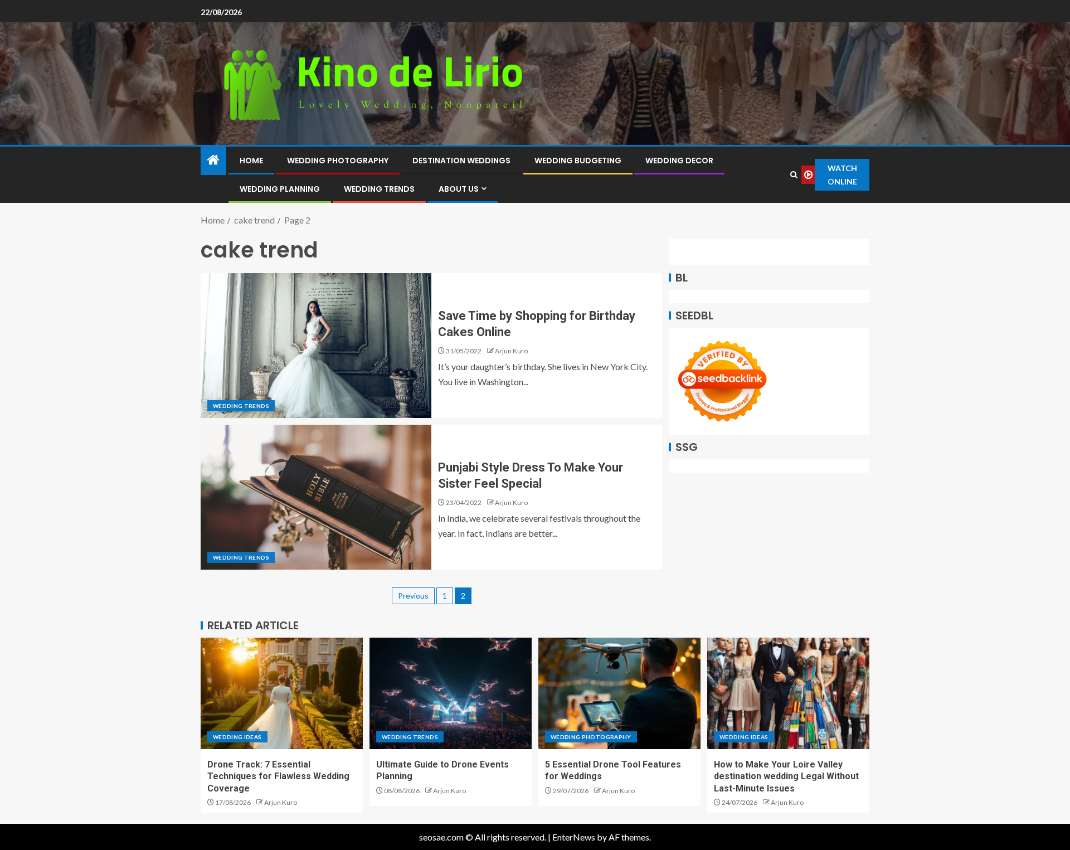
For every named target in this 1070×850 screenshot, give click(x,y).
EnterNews (573, 837)
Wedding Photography (337, 160)
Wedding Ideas (237, 737)
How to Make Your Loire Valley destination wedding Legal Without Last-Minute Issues (786, 776)
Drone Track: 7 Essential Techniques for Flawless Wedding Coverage (278, 776)
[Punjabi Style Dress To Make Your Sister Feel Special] (316, 497)
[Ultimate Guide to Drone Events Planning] (450, 693)
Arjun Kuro (511, 351)
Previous (413, 595)
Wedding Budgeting (577, 160)
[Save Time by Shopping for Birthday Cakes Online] (316, 345)
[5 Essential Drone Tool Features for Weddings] (619, 693)
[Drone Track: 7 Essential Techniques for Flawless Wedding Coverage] (282, 693)
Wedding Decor (679, 160)
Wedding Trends (379, 189)
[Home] (213, 160)
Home (251, 160)
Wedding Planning (280, 189)
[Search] (794, 175)
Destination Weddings (461, 160)
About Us (459, 189)
